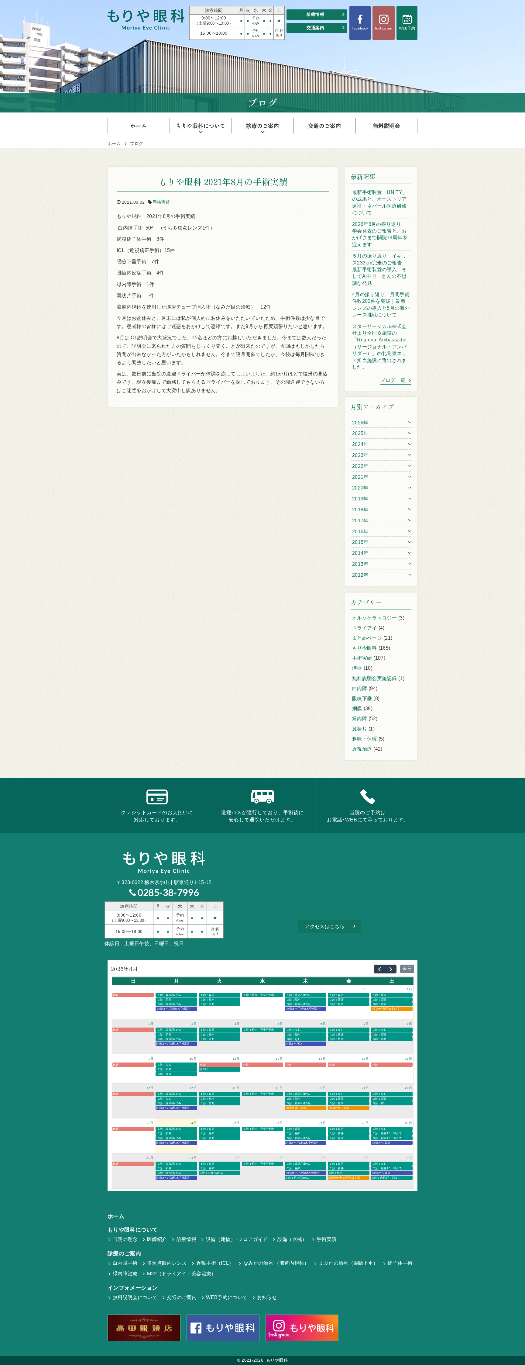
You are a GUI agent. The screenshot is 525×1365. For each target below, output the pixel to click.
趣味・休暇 (364, 738)
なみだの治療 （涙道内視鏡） (276, 1263)
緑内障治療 (125, 1273)
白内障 (359, 688)
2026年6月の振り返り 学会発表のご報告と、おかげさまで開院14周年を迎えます (379, 234)
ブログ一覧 (392, 380)
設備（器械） (292, 1239)
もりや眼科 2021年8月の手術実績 (223, 181)
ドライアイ (364, 628)
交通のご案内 (324, 126)
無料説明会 (386, 126)
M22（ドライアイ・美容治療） (181, 1273)
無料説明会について (135, 1297)
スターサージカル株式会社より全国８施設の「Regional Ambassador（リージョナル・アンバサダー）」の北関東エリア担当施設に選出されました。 (379, 347)
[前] (379, 969)
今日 (407, 968)
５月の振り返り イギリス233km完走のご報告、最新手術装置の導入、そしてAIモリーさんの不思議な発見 (379, 269)
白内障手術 (125, 1263)
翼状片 (359, 728)
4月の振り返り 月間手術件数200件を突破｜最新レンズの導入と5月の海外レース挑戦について (381, 304)
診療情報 (315, 14)
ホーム (138, 126)
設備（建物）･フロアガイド (237, 1239)
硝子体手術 (400, 1263)
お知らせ (267, 1297)
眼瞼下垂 (362, 698)
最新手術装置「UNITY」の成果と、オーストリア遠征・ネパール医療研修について (379, 202)
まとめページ (367, 638)
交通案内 (315, 27)
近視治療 (362, 749)
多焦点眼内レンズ (167, 1263)
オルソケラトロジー (374, 617)
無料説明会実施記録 (374, 678)
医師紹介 (157, 1239)
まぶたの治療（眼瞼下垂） (348, 1263)
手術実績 (161, 202)
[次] (390, 969)
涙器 (357, 668)
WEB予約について (226, 1297)
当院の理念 (125, 1239)
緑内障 (359, 718)
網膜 (357, 708)
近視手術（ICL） (215, 1263)
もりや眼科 (364, 648)
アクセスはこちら (325, 926)
